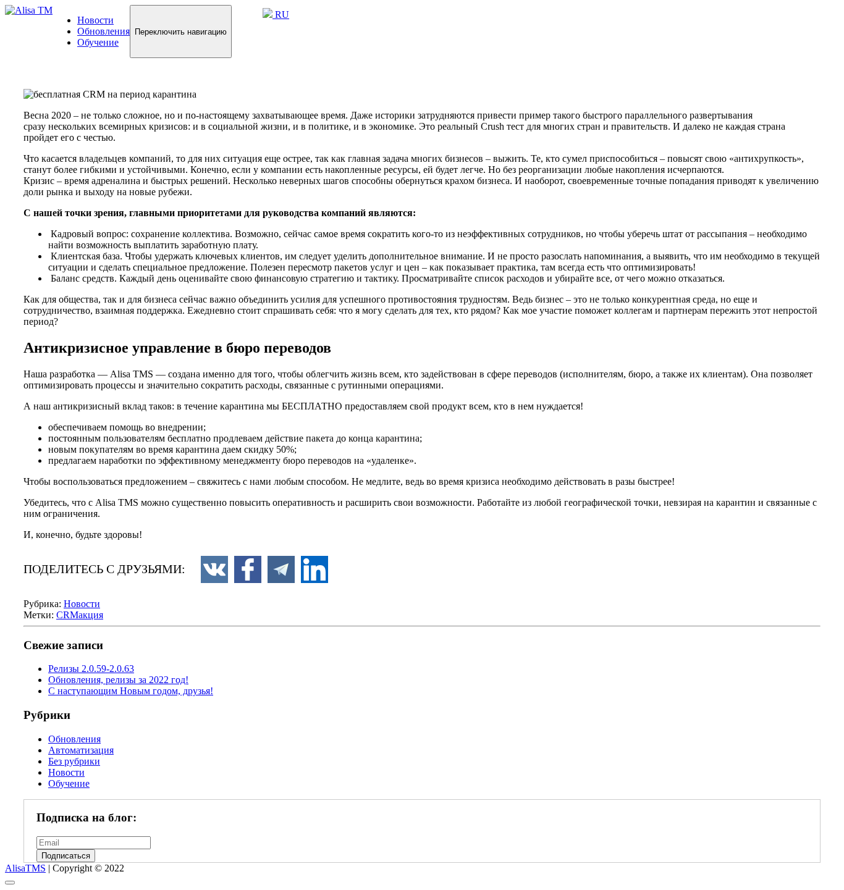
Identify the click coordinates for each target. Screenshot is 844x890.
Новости (95, 20)
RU (280, 14)
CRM (67, 615)
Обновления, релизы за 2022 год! (118, 679)
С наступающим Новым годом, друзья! (130, 691)
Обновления (103, 31)
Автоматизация (81, 750)
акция (90, 615)
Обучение (98, 42)
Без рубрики (74, 761)
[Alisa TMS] (29, 10)
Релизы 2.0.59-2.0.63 (91, 668)
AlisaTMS (25, 868)
